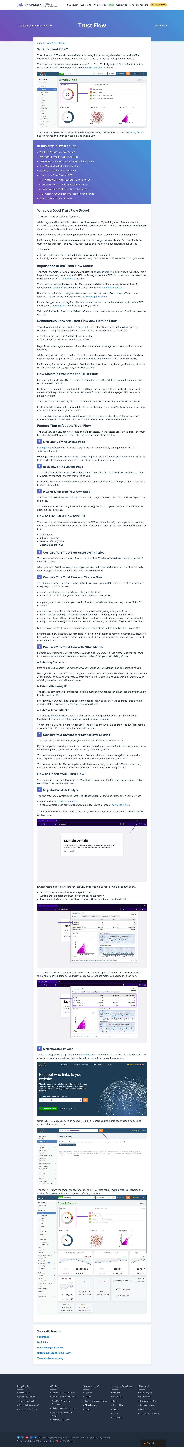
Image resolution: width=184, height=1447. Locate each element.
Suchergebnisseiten (96, 296)
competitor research (111, 287)
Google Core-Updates (28, 1409)
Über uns (88, 1393)
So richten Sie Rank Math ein (63, 1393)
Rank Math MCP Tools (61, 1420)
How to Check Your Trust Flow (55, 198)
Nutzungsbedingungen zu (55, 1437)
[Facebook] (31, 1437)
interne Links (66, 497)
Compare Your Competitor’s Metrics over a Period (68, 193)
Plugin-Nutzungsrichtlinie (99, 1437)
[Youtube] (26, 1437)
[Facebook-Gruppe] (22, 1437)
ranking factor (135, 132)
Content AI (86, 5)
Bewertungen (24, 1393)
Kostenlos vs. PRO (147, 1409)
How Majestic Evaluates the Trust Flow (59, 166)
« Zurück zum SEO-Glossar (51, 43)
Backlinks (42, 1342)
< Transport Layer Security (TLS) (34, 25)
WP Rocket (117, 1397)
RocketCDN (118, 1405)
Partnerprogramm (147, 1405)
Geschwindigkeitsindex (50, 1347)
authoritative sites (92, 67)
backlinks (109, 272)
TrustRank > (160, 25)
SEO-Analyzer (146, 1393)
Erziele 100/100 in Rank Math (64, 1397)
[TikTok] (39, 1437)
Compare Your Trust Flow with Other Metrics (65, 189)
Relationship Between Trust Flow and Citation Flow (66, 161)
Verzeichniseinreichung (50, 1358)
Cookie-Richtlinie (77, 1437)
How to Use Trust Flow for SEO (56, 175)
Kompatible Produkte (148, 1401)
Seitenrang (60, 305)
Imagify (116, 1401)
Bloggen (88, 1409)
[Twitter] (18, 1437)
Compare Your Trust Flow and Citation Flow (65, 184)
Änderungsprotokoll (27, 1397)
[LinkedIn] (35, 1437)
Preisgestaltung (101, 5)
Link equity (43, 447)
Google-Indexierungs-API (29, 1405)
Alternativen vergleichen (150, 1413)
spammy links (60, 287)
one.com (116, 1393)
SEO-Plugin (72, 5)
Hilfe (131, 5)
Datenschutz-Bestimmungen (96, 1401)
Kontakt (88, 1397)
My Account (142, 5)
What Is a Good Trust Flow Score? (57, 152)
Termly (116, 1409)
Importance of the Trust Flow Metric (58, 156)
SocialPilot (117, 1417)
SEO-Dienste (145, 1397)
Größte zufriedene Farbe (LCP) (54, 1353)
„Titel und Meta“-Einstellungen (64, 1408)
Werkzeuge (121, 5)
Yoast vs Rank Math (27, 1401)
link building (67, 278)
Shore (115, 1413)
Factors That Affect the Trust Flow (57, 170)
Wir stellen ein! (91, 1405)
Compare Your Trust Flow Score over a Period (66, 180)
